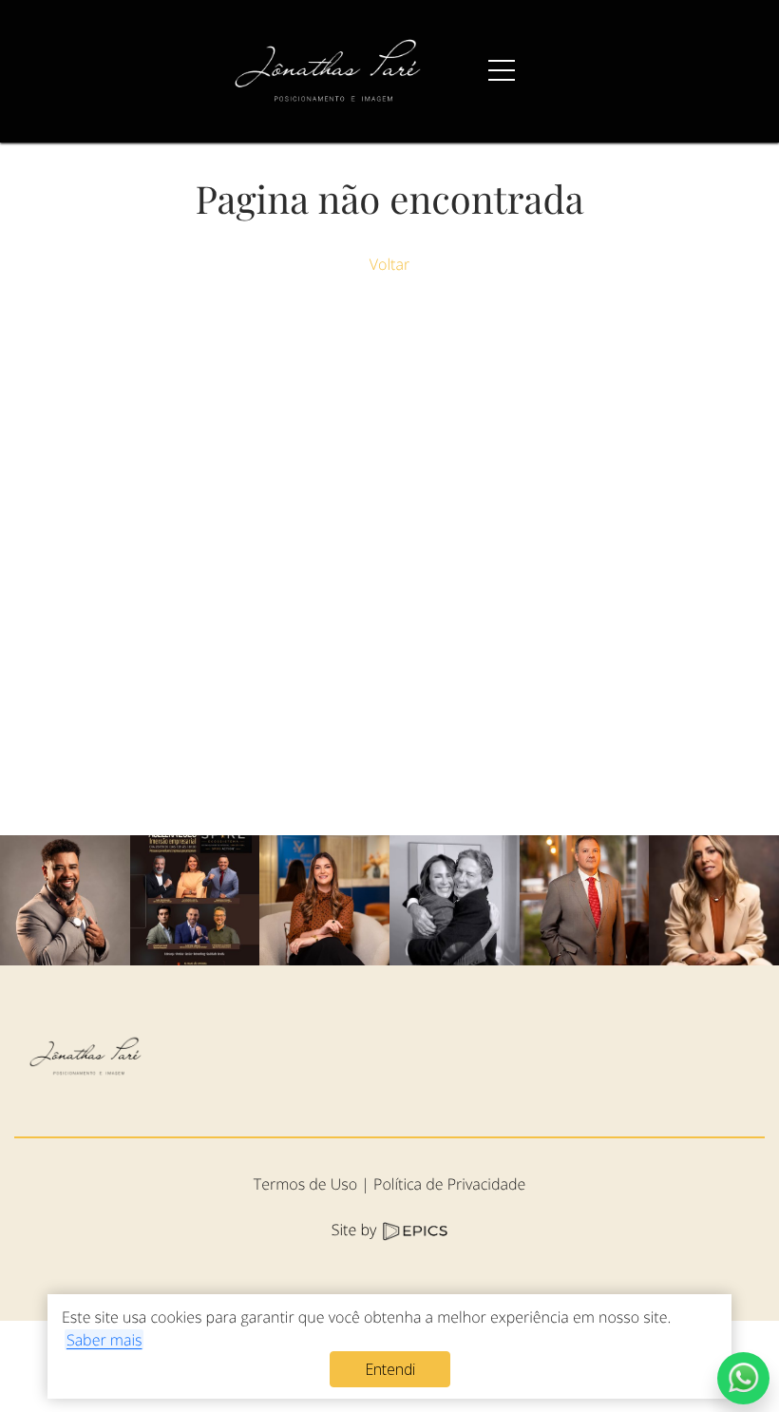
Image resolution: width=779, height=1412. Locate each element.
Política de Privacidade (449, 1183)
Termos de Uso (305, 1183)
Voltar (389, 264)
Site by (356, 1229)
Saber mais (104, 1339)
